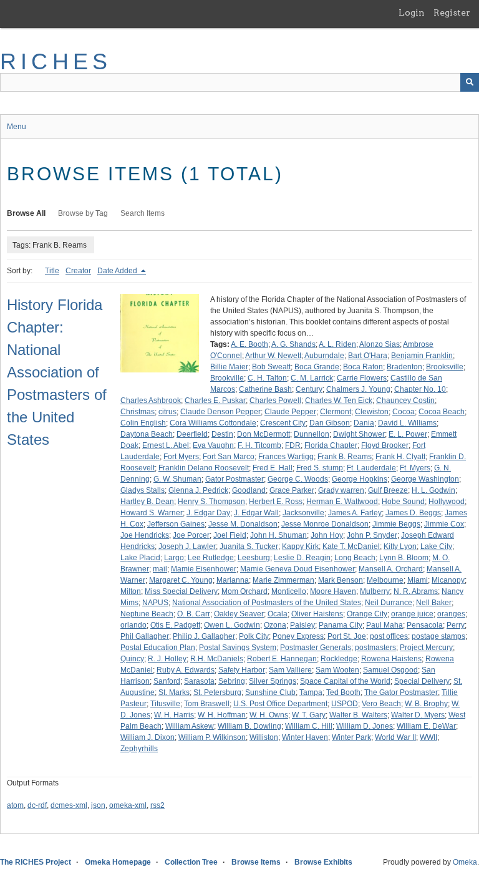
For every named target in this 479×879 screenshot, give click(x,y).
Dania (364, 423)
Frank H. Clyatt (400, 456)
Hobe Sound (403, 501)
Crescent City (283, 423)
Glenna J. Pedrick (198, 490)
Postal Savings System (237, 647)
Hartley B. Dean (147, 501)
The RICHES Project (35, 862)
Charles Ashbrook (150, 400)
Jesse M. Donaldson (243, 524)
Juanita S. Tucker (249, 546)
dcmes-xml (69, 805)
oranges (451, 613)
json (98, 805)
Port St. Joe (346, 636)
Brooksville (444, 366)
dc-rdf (37, 805)
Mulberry (375, 591)
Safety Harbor (241, 670)
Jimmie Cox (444, 524)
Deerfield (192, 434)
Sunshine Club (270, 692)
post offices (389, 636)
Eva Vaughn (213, 445)
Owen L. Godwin (232, 625)
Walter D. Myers (418, 715)
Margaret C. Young (181, 580)
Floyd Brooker (385, 445)
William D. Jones (364, 726)
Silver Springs (272, 681)
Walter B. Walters (358, 715)
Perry (456, 625)
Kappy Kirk (300, 546)
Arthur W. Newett (273, 355)
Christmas (137, 411)
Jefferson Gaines (176, 524)
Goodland (249, 490)
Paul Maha (384, 625)
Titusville (165, 703)
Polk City (254, 636)
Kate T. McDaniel (351, 546)
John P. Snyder (372, 535)
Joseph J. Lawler (187, 546)
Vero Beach (381, 703)
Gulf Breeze (388, 490)
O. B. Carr (193, 613)
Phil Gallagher (144, 636)
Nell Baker (434, 602)
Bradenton (404, 366)
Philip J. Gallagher (204, 636)
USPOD (344, 703)
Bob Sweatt (271, 366)
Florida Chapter (330, 445)
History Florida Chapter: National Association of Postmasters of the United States (57, 372)
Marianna (232, 580)
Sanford (166, 681)
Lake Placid (140, 557)
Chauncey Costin (405, 400)
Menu (16, 126)
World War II (395, 737)
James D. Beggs (413, 512)
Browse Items (256, 862)
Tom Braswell (207, 703)
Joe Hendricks (144, 535)
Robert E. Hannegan (282, 658)
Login (412, 12)
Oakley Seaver (239, 613)
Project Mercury (426, 647)
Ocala (278, 613)
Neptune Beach (146, 613)
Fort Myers (181, 456)
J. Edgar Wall (256, 512)
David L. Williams (407, 423)
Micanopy (448, 580)
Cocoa (403, 411)
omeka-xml (128, 805)
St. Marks (174, 692)
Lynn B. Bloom (403, 557)
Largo (174, 557)
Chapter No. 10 (420, 389)
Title (52, 270)
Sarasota (199, 681)
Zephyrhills (139, 748)
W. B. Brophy (426, 703)
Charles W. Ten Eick (338, 400)
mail (160, 569)
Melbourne (385, 580)
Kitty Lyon (400, 546)
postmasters (375, 647)
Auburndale (324, 355)
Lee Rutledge (211, 557)
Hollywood (446, 501)
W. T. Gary (309, 715)
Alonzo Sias (379, 344)
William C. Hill (308, 726)
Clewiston (372, 411)
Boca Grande (316, 366)
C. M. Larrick (312, 378)
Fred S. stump (319, 468)
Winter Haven (305, 737)
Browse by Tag (83, 213)
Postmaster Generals (315, 647)
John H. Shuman (278, 535)
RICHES (56, 61)
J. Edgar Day (208, 512)
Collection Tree (191, 862)
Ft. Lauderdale (371, 468)
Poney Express (298, 636)
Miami (417, 580)
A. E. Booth (249, 344)
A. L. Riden (337, 344)
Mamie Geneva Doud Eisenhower (297, 569)
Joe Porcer (191, 535)
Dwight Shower (359, 434)
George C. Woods (298, 479)
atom (15, 805)
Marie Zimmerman (283, 580)
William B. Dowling (249, 726)
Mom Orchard (244, 591)
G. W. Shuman (177, 479)
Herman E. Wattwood (342, 501)
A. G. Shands (293, 344)
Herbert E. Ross (275, 501)
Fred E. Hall (273, 468)
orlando (133, 625)
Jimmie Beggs (396, 524)
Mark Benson (340, 580)
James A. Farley (355, 512)
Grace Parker (291, 490)
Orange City (367, 613)
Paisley (302, 625)
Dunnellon (311, 434)
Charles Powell (275, 400)
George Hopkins (359, 479)
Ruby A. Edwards (186, 670)
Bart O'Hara (367, 355)
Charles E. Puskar (215, 400)
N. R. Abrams (416, 591)
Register (451, 12)
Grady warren (341, 490)
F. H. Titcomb (259, 445)
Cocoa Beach (442, 411)
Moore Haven (333, 591)
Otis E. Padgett (175, 625)
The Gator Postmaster (401, 692)
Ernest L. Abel (165, 445)
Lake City (436, 546)
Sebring (231, 681)
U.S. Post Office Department (280, 703)
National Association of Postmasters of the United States (266, 602)
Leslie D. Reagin (302, 557)
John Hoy (327, 535)
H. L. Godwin (433, 490)
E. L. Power (408, 434)
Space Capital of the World (345, 681)
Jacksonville (303, 512)
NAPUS (155, 602)
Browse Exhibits (323, 862)
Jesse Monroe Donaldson (325, 524)
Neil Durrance (388, 602)
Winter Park (351, 737)
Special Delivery (422, 681)
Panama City (340, 625)
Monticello (288, 591)
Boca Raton (363, 366)
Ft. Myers (415, 468)
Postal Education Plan (157, 647)
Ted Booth (343, 692)
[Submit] (469, 82)
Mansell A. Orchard (391, 569)
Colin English (143, 423)
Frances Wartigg (286, 456)
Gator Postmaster (234, 479)
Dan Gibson (329, 423)
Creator (78, 270)
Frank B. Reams (344, 456)
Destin (222, 434)
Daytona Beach (146, 434)
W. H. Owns (268, 715)
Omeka (465, 862)
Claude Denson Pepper (220, 411)
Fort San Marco (228, 456)
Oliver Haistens (317, 613)
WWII (428, 737)
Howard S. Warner (151, 512)
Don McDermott (263, 434)
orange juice (412, 613)
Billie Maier (229, 366)
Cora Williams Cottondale (213, 423)
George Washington (425, 479)
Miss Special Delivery (181, 591)
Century (309, 389)
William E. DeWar (426, 726)
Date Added (118, 270)
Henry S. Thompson (211, 501)
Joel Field (229, 535)
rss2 (157, 805)
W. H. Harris (174, 715)
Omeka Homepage (118, 862)
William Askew (189, 726)
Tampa (310, 692)
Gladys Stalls (142, 490)
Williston (263, 737)
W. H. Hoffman (222, 715)
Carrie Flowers (362, 378)
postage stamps (438, 636)
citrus (167, 411)
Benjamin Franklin (422, 355)
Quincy (132, 658)
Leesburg (254, 557)
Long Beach (354, 557)
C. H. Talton (267, 378)
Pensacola (425, 625)
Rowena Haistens (391, 658)
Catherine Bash (265, 389)
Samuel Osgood (390, 670)
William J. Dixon (147, 737)
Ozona (275, 625)
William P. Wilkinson (212, 737)
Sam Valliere (290, 670)
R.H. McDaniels (216, 658)
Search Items (142, 213)
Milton (130, 591)
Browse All (26, 213)
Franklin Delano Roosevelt (203, 468)
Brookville (227, 378)
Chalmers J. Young (358, 389)
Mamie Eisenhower (203, 569)
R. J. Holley (167, 658)
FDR (293, 445)
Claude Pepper (290, 411)
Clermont (335, 411)
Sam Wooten (337, 670)
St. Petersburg (217, 692)
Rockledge (339, 658)
